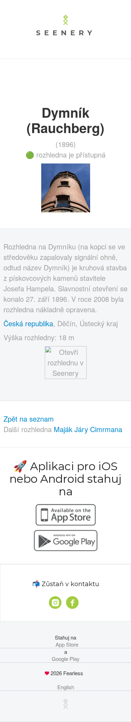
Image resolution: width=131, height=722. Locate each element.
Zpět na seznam (28, 419)
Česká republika (28, 323)
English (65, 687)
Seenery (65, 32)
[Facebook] (72, 602)
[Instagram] (55, 602)
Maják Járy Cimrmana (88, 429)
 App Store (65, 644)
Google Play (66, 658)
